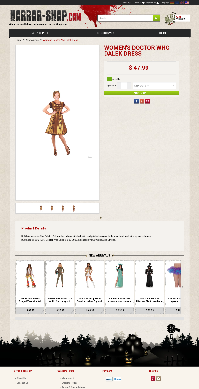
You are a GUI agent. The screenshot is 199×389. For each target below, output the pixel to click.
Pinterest (147, 101)
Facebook (136, 101)
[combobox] (129, 18)
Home (18, 40)
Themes (163, 33)
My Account (68, 378)
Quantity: (112, 85)
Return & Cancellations (73, 387)
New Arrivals (32, 40)
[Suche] (156, 18)
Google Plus (142, 101)
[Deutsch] (172, 2)
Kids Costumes (104, 33)
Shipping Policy (69, 382)
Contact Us (22, 382)
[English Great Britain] (182, 2)
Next (182, 287)
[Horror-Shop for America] (186, 2)
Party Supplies (40, 33)
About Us (21, 378)
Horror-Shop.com (45, 15)
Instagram (158, 378)
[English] (177, 2)
